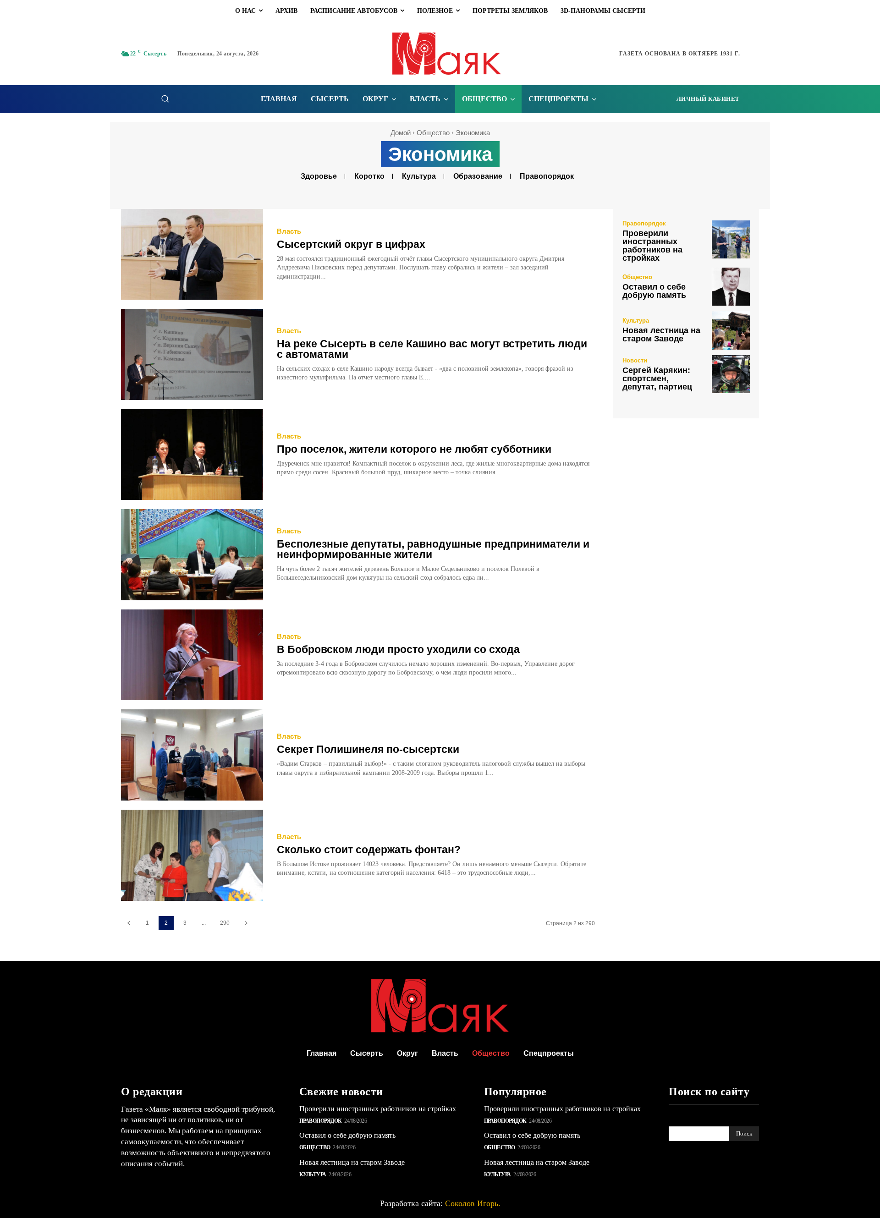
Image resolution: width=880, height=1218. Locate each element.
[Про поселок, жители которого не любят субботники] (192, 454)
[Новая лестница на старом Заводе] (731, 330)
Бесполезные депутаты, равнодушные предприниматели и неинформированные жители (433, 549)
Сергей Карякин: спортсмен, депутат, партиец (657, 378)
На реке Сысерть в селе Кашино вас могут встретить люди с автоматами (432, 349)
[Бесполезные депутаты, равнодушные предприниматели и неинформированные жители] (192, 554)
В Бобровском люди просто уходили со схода (398, 649)
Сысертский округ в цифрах (351, 244)
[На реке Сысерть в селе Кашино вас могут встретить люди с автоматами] (192, 354)
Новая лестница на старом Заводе (661, 334)
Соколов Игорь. (472, 1203)
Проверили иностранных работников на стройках (652, 246)
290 (225, 923)
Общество (433, 133)
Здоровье (319, 176)
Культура (419, 176)
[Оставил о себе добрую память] (731, 287)
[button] (165, 98)
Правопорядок (547, 176)
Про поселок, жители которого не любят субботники (414, 449)
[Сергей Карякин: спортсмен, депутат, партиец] (731, 374)
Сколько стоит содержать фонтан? (369, 850)
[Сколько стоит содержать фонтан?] (192, 855)
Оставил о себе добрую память (654, 291)
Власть (289, 231)
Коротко (369, 176)
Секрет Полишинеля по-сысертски (368, 749)
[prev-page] (128, 923)
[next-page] (245, 923)
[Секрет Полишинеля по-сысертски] (192, 755)
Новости (634, 360)
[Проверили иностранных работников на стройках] (731, 239)
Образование (477, 176)
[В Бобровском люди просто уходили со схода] (192, 655)
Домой (400, 133)
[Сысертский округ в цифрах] (192, 254)
